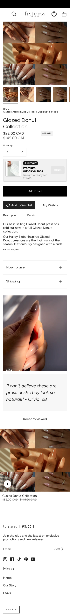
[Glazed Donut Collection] (10, 94)
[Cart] (64, 14)
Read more (11, 249)
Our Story (9, 585)
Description (10, 215)
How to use (15, 267)
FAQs (7, 593)
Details (31, 215)
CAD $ (9, 609)
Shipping (13, 281)
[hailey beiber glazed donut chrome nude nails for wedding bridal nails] (27, 94)
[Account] (54, 14)
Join (57, 549)
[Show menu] (6, 14)
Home (6, 109)
